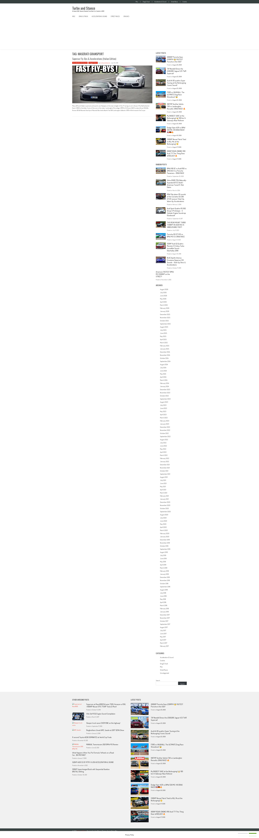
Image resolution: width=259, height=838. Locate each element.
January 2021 (164, 499)
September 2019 (165, 549)
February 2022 (164, 458)
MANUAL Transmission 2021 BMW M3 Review (102, 744)
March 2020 (164, 530)
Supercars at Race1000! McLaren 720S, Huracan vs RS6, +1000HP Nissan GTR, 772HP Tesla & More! (106, 705)
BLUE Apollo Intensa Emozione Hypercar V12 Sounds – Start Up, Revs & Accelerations (176, 261)
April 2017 (163, 640)
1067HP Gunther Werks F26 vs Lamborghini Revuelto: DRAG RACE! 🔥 (176, 106)
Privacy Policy (129, 835)
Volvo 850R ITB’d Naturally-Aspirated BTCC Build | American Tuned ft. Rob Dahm (177, 183)
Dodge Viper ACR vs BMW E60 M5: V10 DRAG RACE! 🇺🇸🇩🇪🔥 (176, 129)
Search (158, 680)
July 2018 (163, 593)
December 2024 (165, 352)
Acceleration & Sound (160, 1)
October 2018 (164, 584)
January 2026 (164, 311)
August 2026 (164, 289)
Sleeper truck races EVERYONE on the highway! (103, 723)
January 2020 (164, 537)
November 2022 (165, 430)
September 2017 (165, 624)
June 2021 (163, 483)
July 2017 (163, 630)
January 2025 (164, 349)
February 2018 (164, 609)
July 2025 (163, 330)
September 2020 (165, 512)
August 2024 (164, 364)
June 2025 (163, 333)
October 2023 (164, 396)
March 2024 (163, 380)
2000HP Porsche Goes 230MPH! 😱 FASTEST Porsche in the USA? (175, 59)
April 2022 (163, 452)
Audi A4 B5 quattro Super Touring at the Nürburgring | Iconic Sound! (176, 82)
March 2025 (164, 343)
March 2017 (163, 643)
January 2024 (164, 386)
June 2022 (163, 446)
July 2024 (163, 368)
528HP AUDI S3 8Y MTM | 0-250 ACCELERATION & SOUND (93, 762)
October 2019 (164, 546)
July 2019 (163, 555)
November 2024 (165, 355)
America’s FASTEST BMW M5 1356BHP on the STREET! (165, 274)
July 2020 (163, 518)
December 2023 (165, 390)
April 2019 (163, 565)
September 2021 (165, 474)
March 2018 (163, 605)
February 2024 (164, 383)
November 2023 (165, 393)
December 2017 (165, 615)
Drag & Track (146, 1)
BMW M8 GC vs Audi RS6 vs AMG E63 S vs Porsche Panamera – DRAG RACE (177, 170)
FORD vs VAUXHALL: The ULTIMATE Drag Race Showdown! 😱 (175, 94)
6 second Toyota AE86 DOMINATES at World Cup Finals (92, 737)
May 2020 (163, 524)
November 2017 (165, 618)
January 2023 (164, 424)
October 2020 (164, 508)
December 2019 (165, 540)
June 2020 (163, 521)
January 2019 (164, 574)
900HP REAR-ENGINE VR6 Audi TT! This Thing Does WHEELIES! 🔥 (176, 153)
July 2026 (163, 293)
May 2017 (163, 637)
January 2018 (164, 612)
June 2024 (163, 371)
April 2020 (163, 527)
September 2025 (165, 324)
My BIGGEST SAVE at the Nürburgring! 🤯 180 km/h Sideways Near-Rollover (176, 118)
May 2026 (163, 299)
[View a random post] (183, 16)
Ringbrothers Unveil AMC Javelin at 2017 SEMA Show (105, 730)
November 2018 (165, 580)
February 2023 (164, 421)
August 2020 (164, 515)
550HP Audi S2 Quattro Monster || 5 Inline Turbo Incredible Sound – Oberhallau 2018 (175, 247)
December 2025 (165, 314)
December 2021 (165, 465)
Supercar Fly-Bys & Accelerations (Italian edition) (94, 59)
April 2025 (163, 339)
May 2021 (163, 487)
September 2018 (165, 587)
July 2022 (163, 443)
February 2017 (164, 646)
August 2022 (164, 440)
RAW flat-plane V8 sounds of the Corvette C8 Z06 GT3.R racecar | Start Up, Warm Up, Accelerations (176, 197)
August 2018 (164, 590)
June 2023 (163, 408)
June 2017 (163, 634)
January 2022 (164, 461)
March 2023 (164, 418)
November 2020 (165, 505)
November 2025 (165, 318)
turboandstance (105, 63)
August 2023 (164, 402)
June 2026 (163, 296)
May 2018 (163, 599)
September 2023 (165, 399)
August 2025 (164, 327)
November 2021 (165, 468)
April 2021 (163, 490)
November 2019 (165, 543)
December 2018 (165, 577)
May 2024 (163, 374)
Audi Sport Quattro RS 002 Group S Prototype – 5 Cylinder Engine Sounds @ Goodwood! (176, 212)
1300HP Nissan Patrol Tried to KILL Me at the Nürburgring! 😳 (176, 141)
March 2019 (163, 568)
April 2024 (163, 377)
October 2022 (164, 433)
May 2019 (163, 562)
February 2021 (164, 496)
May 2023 (163, 411)
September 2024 (165, 361)
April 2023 (163, 415)
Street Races (174, 1)
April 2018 (163, 602)
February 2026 (164, 308)
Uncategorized (164, 673)
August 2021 (164, 477)
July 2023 (163, 405)
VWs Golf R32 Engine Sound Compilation (100, 714)
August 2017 (164, 627)
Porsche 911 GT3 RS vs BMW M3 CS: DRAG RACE (176, 235)
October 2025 (164, 321)
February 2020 (164, 533)
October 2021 (164, 471)
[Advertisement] (129, 34)
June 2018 (163, 596)
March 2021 (163, 493)
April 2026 (163, 302)
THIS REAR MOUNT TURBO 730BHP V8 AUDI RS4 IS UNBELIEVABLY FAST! (176, 224)
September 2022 (165, 436)
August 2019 (164, 552)
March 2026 (164, 305)
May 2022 (163, 449)
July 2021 (163, 480)
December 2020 (165, 502)
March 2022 (164, 455)
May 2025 (163, 336)
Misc (137, 1)
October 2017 (164, 621)
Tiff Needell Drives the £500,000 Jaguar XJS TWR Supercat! (176, 71)
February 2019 (164, 571)
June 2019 (163, 558)
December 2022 (165, 427)
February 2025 (164, 346)
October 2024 (164, 358)
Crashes (185, 1)
